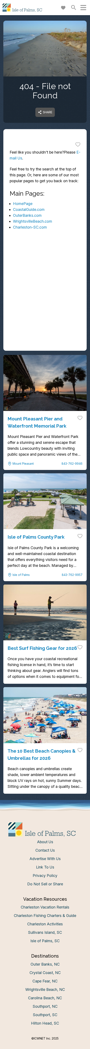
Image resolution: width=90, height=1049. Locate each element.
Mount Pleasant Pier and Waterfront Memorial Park (37, 422)
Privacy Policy (45, 875)
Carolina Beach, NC (45, 998)
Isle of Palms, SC (45, 941)
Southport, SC (45, 1015)
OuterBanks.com (27, 215)
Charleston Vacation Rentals (45, 907)
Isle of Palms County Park (36, 537)
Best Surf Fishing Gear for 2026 (42, 648)
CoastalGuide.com (29, 209)
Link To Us (45, 867)
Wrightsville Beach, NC (45, 989)
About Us (45, 842)
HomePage (22, 203)
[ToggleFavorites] (77, 144)
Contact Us (45, 850)
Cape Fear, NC (45, 981)
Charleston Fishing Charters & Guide (45, 915)
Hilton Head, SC (45, 1023)
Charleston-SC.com (30, 227)
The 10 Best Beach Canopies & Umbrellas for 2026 (42, 754)
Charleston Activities (45, 924)
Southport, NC (45, 1006)
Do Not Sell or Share (45, 884)
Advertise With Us (45, 858)
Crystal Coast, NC (45, 972)
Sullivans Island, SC (45, 932)
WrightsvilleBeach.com (32, 221)
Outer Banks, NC (45, 964)
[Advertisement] (45, 304)
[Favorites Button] (63, 8)
